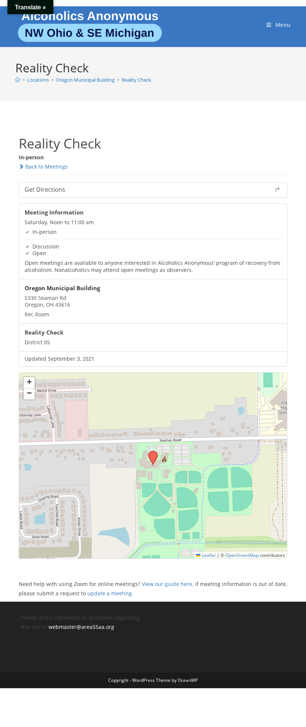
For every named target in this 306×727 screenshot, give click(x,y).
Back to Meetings (46, 166)
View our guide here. (168, 583)
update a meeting (109, 593)
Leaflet (208, 555)
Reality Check (136, 79)
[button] (150, 453)
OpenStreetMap (242, 555)
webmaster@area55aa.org (81, 626)
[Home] (17, 79)
